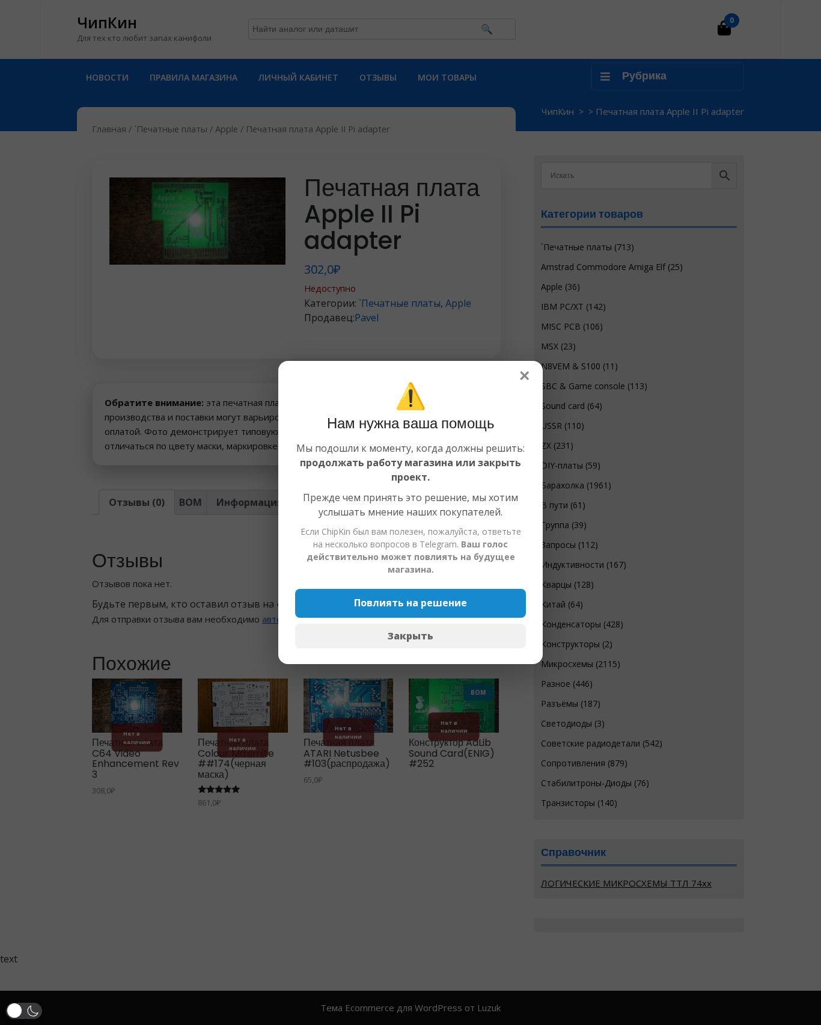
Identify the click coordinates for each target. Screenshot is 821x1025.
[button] (24, 1011)
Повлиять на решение (410, 602)
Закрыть (410, 635)
